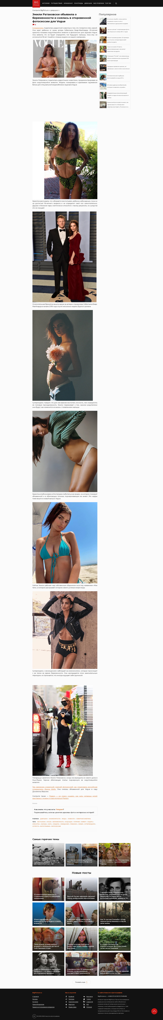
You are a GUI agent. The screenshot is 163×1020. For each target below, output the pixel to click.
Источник (34, 803)
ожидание (65, 824)
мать (50, 824)
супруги (35, 826)
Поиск (121, 3)
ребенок (73, 824)
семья (80, 824)
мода (64, 818)
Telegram (59, 809)
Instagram (41, 821)
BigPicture (44, 10)
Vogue (49, 821)
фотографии (45, 826)
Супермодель (37, 28)
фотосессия (56, 826)
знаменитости (54, 818)
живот (83, 821)
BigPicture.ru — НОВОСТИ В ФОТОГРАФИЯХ (112, 996)
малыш (44, 824)
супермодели (89, 824)
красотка (36, 824)
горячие (77, 821)
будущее (68, 821)
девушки (54, 10)
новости (71, 818)
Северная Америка (83, 818)
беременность (58, 821)
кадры (90, 821)
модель (56, 824)
